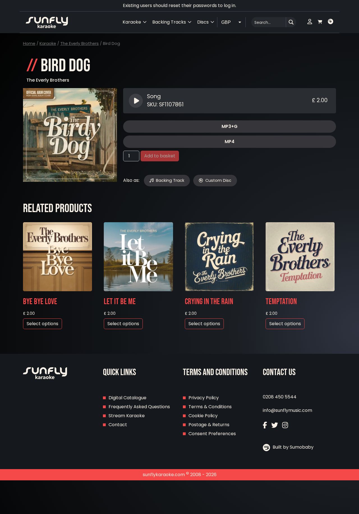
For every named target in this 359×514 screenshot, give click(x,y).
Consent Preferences (212, 433)
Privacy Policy (203, 397)
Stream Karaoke (127, 415)
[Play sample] (136, 101)
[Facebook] (265, 425)
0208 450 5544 (279, 397)
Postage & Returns (208, 424)
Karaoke (48, 43)
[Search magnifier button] (291, 22)
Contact (118, 424)
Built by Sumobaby (292, 447)
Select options (42, 323)
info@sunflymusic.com (287, 410)
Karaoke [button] (132, 22)
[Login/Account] (310, 22)
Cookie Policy (203, 415)
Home (29, 43)
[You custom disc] (330, 22)
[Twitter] (274, 425)
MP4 (229, 141)
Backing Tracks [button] (169, 22)
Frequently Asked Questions (139, 406)
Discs (203, 22)
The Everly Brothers (79, 43)
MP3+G (230, 126)
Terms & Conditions (210, 406)
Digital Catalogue (127, 397)
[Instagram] (285, 425)
